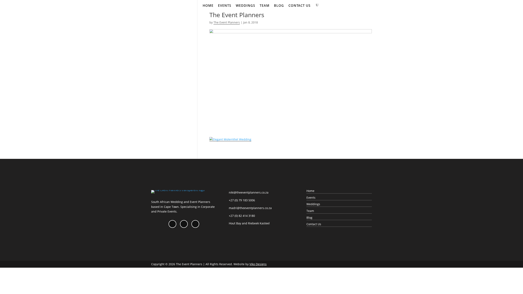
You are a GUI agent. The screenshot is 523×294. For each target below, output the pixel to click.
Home (208, 5)
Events (224, 5)
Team (264, 5)
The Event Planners (226, 22)
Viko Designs (258, 264)
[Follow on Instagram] (184, 224)
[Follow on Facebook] (172, 224)
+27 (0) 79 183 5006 (242, 200)
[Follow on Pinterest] (195, 224)
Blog (279, 5)
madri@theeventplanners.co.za (250, 208)
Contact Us (299, 5)
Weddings (245, 5)
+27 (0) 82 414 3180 (242, 216)
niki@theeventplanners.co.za (248, 192)
